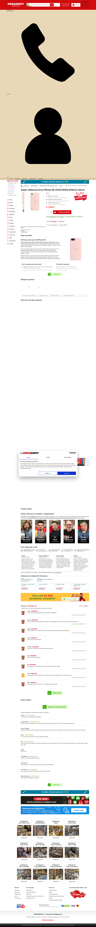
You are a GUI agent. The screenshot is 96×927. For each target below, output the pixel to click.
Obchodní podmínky (53, 894)
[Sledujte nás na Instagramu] (20, 906)
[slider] (54, 221)
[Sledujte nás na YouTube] (23, 906)
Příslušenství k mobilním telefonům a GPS (48, 185)
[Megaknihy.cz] (16, 5)
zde (49, 925)
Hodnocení (24, 606)
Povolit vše (66, 473)
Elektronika (26, 185)
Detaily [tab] (48, 457)
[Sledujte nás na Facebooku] (18, 906)
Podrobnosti (61, 221)
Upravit (47, 473)
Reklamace (28, 894)
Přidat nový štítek (63, 225)
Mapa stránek (18, 898)
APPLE (48, 193)
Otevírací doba (24, 837)
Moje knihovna (29, 890)
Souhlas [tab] (28, 457)
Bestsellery (17, 890)
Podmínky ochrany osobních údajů (56, 896)
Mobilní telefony (34, 185)
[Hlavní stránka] (21, 185)
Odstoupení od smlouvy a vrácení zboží (35, 896)
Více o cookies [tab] (67, 457)
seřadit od (81, 606)
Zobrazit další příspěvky (56, 572)
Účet (8, 177)
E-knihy (11, 179)
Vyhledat (52, 5)
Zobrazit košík (85, 4)
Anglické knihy (32, 179)
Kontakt (8, 94)
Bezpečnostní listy (30, 898)
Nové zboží (17, 892)
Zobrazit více (56, 274)
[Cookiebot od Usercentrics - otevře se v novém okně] (70, 453)
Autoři (16, 896)
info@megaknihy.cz (48, 920)
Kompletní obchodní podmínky (55, 900)
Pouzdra (61, 185)
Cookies (50, 898)
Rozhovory (24, 179)
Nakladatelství (18, 894)
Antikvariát (9, 10)
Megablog (17, 179)
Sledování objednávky (31, 892)
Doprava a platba (10, 11)
